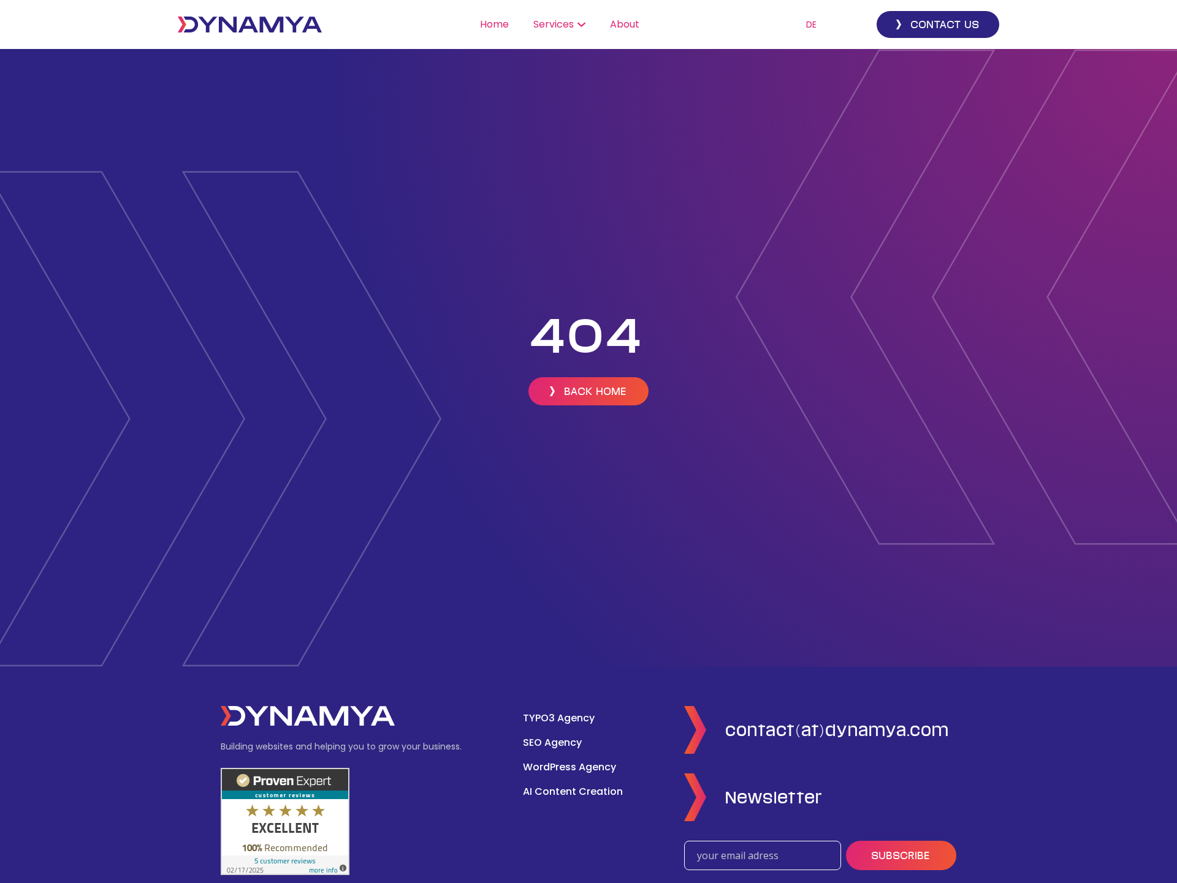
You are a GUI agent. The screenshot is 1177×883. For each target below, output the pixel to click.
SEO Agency (552, 742)
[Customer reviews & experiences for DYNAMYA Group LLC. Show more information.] (285, 821)
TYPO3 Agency (559, 718)
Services (553, 24)
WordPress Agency (569, 767)
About (624, 24)
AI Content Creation (573, 791)
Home (494, 24)
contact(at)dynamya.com (838, 730)
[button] (559, 24)
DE (811, 24)
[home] (250, 25)
